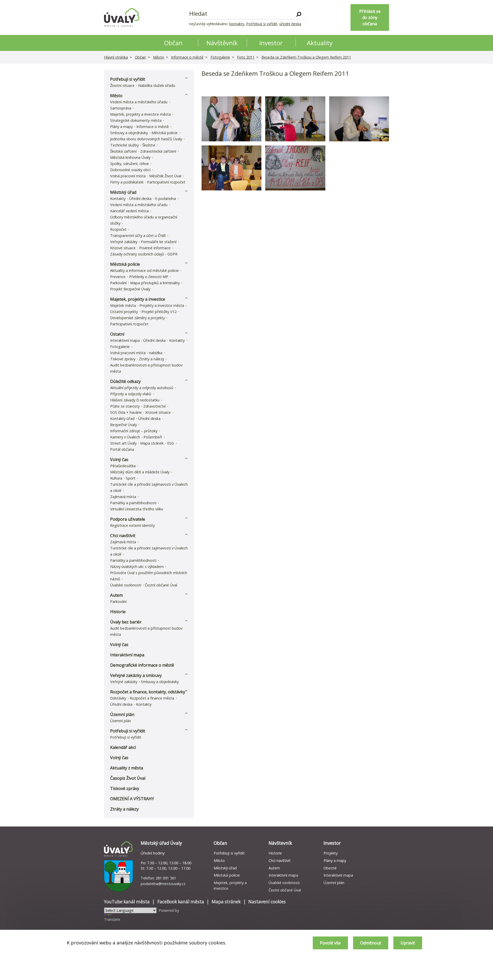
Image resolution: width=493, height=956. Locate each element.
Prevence (118, 276)
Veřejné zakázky (123, 241)
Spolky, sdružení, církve (129, 163)
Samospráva (120, 108)
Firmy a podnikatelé (127, 182)
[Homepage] (121, 17)
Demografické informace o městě (142, 665)
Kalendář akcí (123, 747)
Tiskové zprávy (122, 358)
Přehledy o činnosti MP (148, 276)
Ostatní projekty (124, 311)
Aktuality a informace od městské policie (144, 270)
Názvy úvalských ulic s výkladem (137, 566)
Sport (130, 478)
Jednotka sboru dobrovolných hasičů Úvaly (146, 138)
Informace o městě (187, 57)
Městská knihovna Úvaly (130, 157)
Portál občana (122, 449)
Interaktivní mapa (125, 340)
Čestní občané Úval (161, 585)
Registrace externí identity (132, 525)
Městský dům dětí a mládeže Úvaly (139, 472)
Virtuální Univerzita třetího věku (136, 509)
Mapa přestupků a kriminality (155, 282)
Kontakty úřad (122, 418)
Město (158, 57)
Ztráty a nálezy (151, 358)
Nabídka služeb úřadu (156, 85)
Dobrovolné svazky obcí (130, 169)
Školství (148, 145)
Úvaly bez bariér (125, 622)
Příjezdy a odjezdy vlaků (130, 393)
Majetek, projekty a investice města (140, 114)
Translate (112, 919)
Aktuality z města (126, 768)
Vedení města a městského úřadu (138, 101)
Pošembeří (153, 437)
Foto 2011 (245, 57)
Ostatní (117, 334)
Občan (140, 57)
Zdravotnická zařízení (158, 151)
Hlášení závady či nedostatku (134, 400)
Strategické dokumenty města (136, 120)
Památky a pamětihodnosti (133, 502)
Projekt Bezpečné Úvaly (130, 289)
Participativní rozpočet (166, 182)
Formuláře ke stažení (158, 241)
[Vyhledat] (298, 14)
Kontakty (118, 198)
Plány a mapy (121, 126)
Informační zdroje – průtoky (133, 430)
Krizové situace (123, 247)
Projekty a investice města (161, 305)
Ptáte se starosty (125, 406)
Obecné (330, 868)
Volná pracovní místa (128, 175)
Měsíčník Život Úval (165, 175)
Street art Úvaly (123, 443)
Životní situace (122, 85)
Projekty (331, 853)
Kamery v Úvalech (125, 437)
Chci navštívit (122, 535)
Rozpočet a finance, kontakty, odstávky (147, 692)
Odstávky (118, 698)
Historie (118, 611)
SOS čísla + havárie (126, 412)
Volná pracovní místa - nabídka (136, 352)
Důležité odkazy (125, 381)
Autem (116, 595)
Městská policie (164, 132)
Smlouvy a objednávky (129, 132)
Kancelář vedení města (129, 210)
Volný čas (119, 459)
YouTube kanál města (127, 902)
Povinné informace (154, 247)
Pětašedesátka (123, 465)
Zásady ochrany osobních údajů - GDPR (143, 254)
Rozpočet (118, 229)
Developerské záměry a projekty (137, 317)
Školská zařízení (123, 151)
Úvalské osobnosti (125, 585)
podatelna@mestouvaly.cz (163, 883)
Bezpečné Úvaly (123, 424)
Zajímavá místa (123, 496)
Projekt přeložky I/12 (159, 311)
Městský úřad (123, 192)
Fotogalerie (220, 57)
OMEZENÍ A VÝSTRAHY (132, 799)
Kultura (116, 478)
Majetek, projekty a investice (137, 299)
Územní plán (122, 714)
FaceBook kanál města (180, 902)
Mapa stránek (152, 443)
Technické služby (124, 145)
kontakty (236, 23)
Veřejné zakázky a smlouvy (136, 675)
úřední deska (290, 23)
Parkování (118, 282)
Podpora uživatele (127, 519)
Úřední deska (140, 198)
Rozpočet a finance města (152, 698)
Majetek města (123, 305)
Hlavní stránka (116, 57)
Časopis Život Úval (127, 778)
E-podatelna (165, 198)
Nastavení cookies (267, 902)
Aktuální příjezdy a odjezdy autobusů (141, 387)
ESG (170, 443)
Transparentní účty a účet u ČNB (138, 235)
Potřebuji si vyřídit (261, 23)
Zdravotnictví (154, 406)
